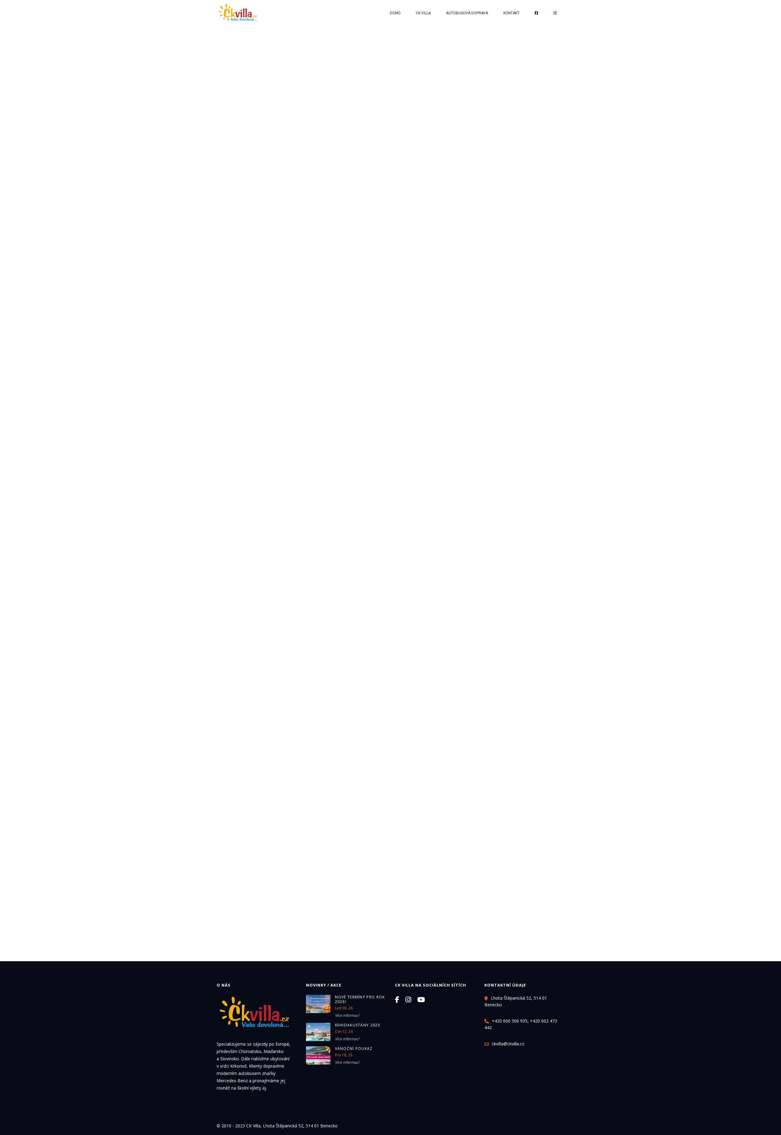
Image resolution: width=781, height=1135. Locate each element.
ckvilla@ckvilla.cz (508, 1044)
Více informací (347, 1015)
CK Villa (423, 13)
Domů (395, 13)
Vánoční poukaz (354, 1048)
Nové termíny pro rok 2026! (360, 999)
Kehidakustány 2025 (357, 1025)
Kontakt (511, 13)
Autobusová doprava (467, 13)
